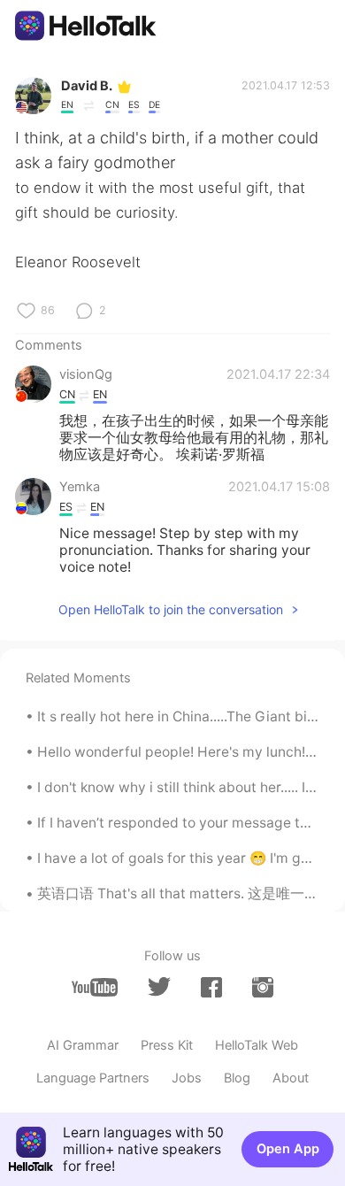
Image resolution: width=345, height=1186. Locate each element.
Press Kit (167, 1045)
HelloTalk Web (256, 1045)
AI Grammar (83, 1045)
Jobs (187, 1078)
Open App (288, 1149)
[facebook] (211, 987)
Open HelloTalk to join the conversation (170, 609)
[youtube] (95, 987)
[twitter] (159, 987)
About (290, 1078)
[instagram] (262, 987)
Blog (237, 1078)
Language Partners (93, 1078)
